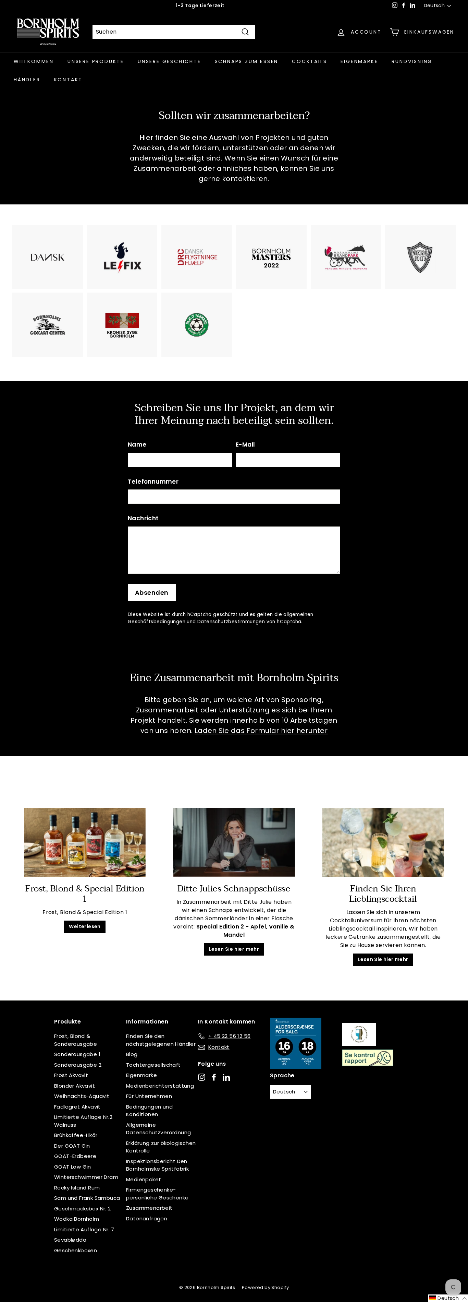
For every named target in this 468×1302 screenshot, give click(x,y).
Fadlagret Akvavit (77, 1106)
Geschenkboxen (75, 1250)
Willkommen (34, 61)
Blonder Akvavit (74, 1085)
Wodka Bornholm (76, 1218)
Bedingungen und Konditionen (149, 1110)
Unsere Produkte (95, 61)
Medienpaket (143, 1179)
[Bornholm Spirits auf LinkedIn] (226, 1077)
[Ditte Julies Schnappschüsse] (234, 842)
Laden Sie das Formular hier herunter (261, 730)
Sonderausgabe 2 (77, 1064)
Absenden (152, 592)
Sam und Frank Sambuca (87, 1198)
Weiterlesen (84, 926)
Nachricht (143, 518)
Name (137, 444)
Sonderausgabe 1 (77, 1054)
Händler (27, 79)
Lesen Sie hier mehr (234, 949)
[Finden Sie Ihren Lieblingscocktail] (383, 842)
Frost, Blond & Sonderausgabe (75, 1039)
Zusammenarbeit (149, 1207)
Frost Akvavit (71, 1075)
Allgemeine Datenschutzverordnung (158, 1128)
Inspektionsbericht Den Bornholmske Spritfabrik (157, 1165)
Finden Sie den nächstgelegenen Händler (161, 1039)
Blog (132, 1054)
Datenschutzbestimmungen (231, 621)
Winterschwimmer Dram (86, 1177)
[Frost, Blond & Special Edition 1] (85, 842)
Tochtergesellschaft (153, 1064)
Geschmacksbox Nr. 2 (82, 1208)
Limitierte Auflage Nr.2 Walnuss (83, 1120)
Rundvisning (412, 61)
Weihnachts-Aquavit (81, 1096)
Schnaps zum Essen (247, 61)
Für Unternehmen (149, 1096)
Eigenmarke (359, 61)
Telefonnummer (153, 481)
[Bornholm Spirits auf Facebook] (214, 1077)
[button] (448, 1298)
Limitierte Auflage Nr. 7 (84, 1229)
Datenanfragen (146, 1218)
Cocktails (309, 61)
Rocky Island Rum (77, 1187)
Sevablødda (70, 1239)
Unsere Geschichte (169, 61)
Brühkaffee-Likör (75, 1135)
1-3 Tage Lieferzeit (200, 5)
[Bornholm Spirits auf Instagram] (201, 1077)
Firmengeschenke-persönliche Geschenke (157, 1193)
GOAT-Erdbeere (75, 1156)
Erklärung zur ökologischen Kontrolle (161, 1147)
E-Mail (245, 444)
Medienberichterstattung (160, 1085)
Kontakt (68, 79)
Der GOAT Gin (72, 1145)
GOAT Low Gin (72, 1166)
